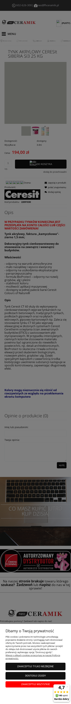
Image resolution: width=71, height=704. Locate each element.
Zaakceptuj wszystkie (35, 684)
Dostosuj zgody (35, 675)
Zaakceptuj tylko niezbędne (35, 666)
